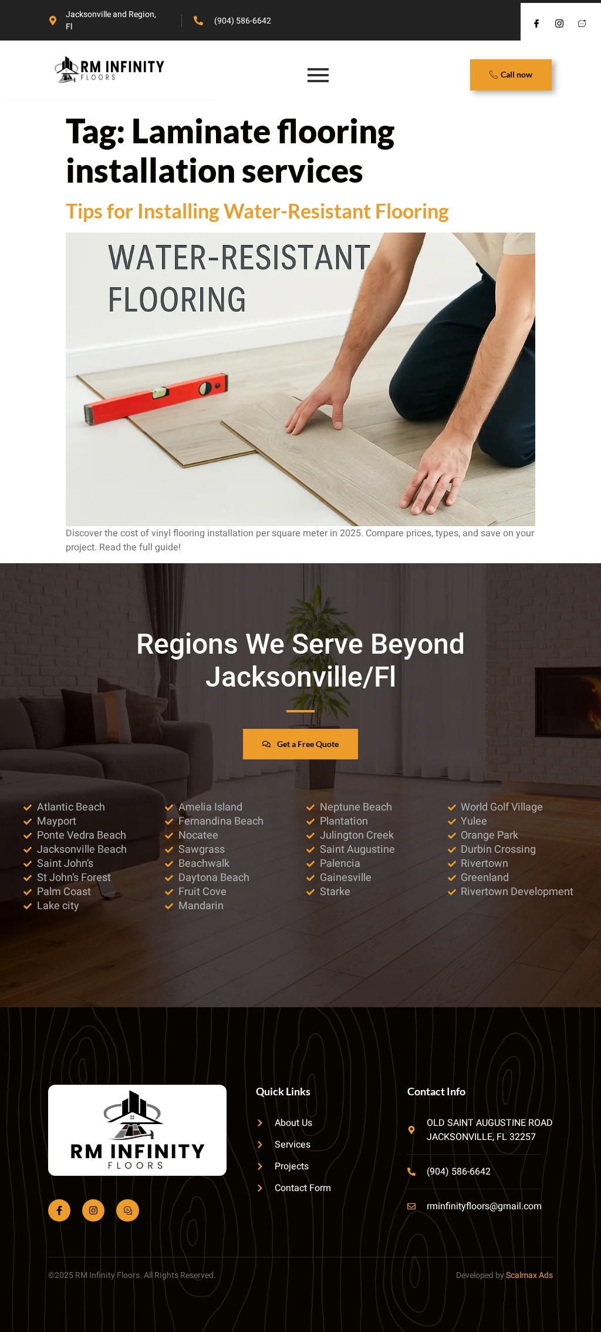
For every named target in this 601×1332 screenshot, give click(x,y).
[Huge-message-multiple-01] (127, 1210)
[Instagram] (93, 1210)
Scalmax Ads (529, 1275)
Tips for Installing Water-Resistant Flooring (257, 211)
